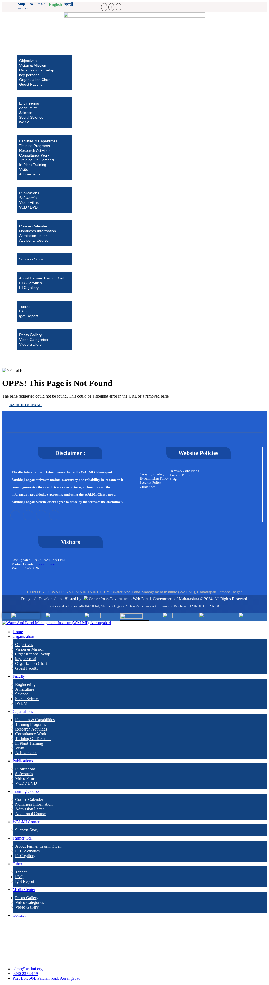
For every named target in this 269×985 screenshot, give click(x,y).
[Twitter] (15, 515)
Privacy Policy (180, 475)
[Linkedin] (54, 515)
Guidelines (147, 487)
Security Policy (151, 482)
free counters (46, 564)
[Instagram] (41, 515)
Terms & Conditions (184, 471)
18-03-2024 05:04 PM (49, 560)
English (55, 4)
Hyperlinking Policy (154, 478)
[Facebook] (28, 515)
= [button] (118, 7)
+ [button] (111, 7)
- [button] (104, 7)
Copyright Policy (152, 474)
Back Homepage (25, 405)
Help (173, 479)
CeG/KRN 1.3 (35, 568)
